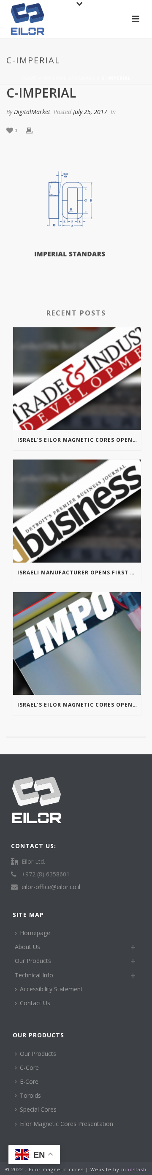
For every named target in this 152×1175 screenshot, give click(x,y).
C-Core (29, 1067)
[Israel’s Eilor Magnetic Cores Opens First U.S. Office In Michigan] (77, 378)
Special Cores (38, 1109)
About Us (27, 947)
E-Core (29, 1081)
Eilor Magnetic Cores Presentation (66, 1124)
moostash (134, 1169)
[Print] (33, 130)
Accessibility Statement (51, 989)
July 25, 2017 (90, 112)
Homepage (35, 933)
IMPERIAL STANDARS (69, 78)
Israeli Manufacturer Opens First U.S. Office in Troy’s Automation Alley (79, 572)
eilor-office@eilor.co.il (51, 887)
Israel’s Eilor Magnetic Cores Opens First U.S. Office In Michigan (79, 439)
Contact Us (35, 1003)
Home (29, 78)
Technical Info (34, 975)
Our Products (33, 961)
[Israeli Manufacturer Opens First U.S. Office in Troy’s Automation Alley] (77, 511)
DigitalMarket (32, 112)
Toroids (30, 1095)
